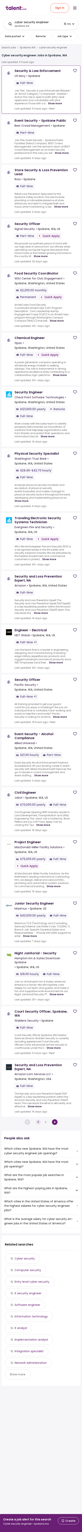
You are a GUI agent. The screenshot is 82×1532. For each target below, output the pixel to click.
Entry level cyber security (32, 1282)
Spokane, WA (27, 47)
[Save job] (75, 70)
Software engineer (27, 1305)
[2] (55, 1122)
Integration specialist (29, 1351)
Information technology (31, 1316)
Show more (55, 103)
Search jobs (9, 47)
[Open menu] (74, 8)
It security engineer (28, 1293)
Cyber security (25, 1259)
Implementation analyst (31, 1340)
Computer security (28, 1270)
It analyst (21, 1328)
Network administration (31, 1363)
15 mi (67, 24)
